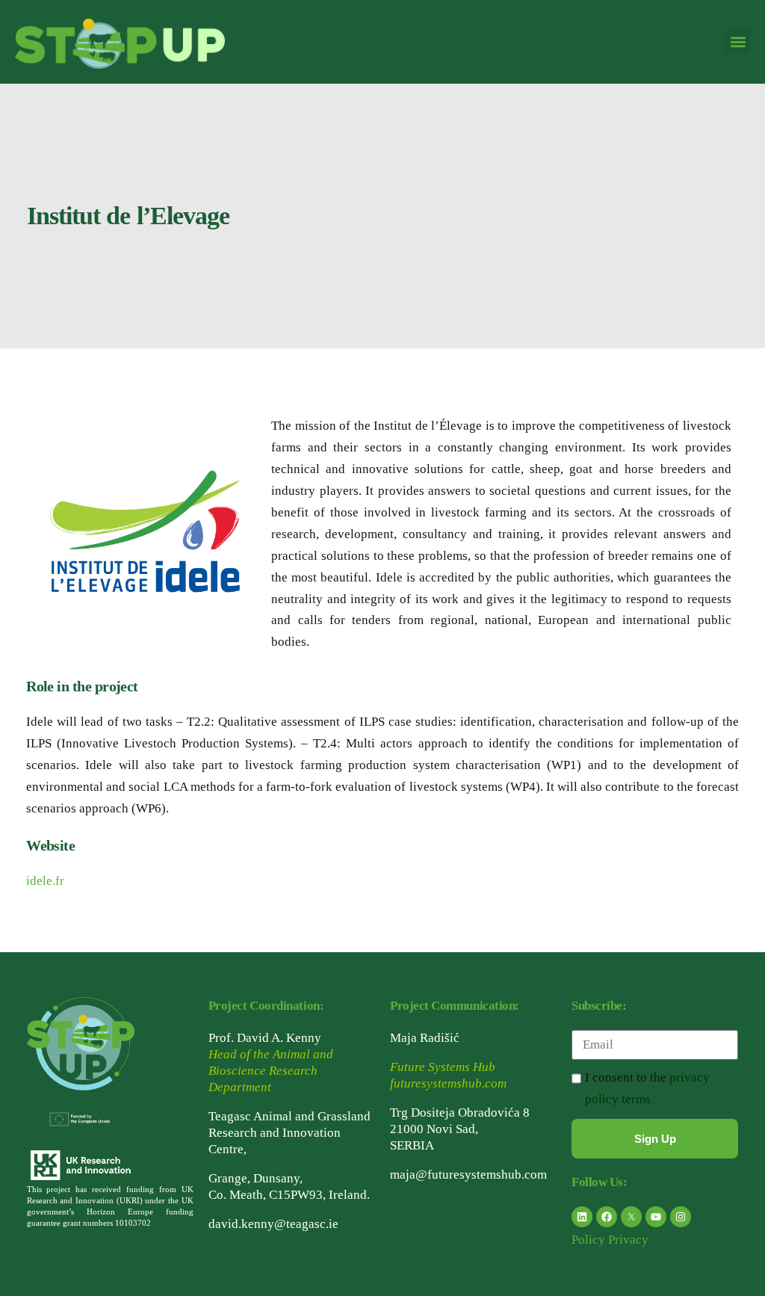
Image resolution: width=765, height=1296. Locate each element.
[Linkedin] (582, 1216)
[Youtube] (655, 1216)
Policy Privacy (610, 1239)
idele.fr (45, 881)
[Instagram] (680, 1216)
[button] (737, 41)
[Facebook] (606, 1216)
